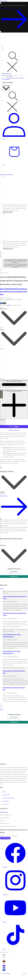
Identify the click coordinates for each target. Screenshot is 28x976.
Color (1, 307)
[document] (14, 526)
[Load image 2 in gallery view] (15, 265)
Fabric (1, 327)
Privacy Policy (6, 801)
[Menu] (2, 48)
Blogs (4, 791)
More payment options (14, 430)
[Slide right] (0, 255)
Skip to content (3, 1)
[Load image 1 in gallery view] (15, 261)
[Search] (14, 61)
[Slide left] (0, 251)
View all (2, 588)
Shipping (8, 305)
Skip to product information (6, 174)
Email (14, 836)
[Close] (0, 518)
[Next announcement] (0, 31)
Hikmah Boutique (4, 812)
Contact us (5, 804)
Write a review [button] (14, 576)
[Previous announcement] (0, 3)
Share (2, 492)
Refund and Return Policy (8, 798)
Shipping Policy (6, 794)
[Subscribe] (16, 836)
